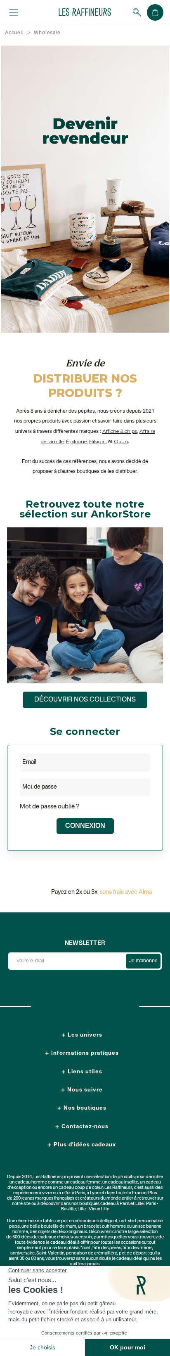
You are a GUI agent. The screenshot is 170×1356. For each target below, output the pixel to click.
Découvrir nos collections (85, 700)
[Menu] (14, 12)
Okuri (121, 441)
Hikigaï (97, 441)
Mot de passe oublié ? (50, 806)
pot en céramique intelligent (89, 1221)
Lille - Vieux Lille (93, 1209)
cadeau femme (85, 1182)
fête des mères (137, 1248)
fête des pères (106, 1248)
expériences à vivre (33, 1193)
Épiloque (76, 441)
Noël (85, 1248)
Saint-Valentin (50, 1253)
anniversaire (22, 1253)
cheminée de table (35, 1221)
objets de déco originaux (62, 1232)
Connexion (85, 826)
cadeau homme (31, 1182)
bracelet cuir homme (105, 1226)
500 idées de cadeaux (34, 1237)
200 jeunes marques (33, 1198)
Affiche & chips (119, 431)
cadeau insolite (123, 1182)
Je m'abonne (143, 961)
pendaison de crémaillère (91, 1253)
